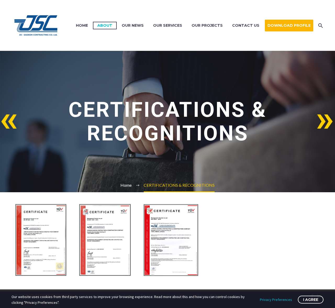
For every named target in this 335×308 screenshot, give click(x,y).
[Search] (320, 25)
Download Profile (289, 25)
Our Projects (207, 25)
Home (82, 25)
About (104, 25)
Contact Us (245, 25)
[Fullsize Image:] (40, 240)
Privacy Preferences (276, 299)
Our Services (167, 25)
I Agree (310, 299)
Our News (133, 25)
